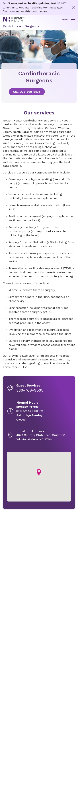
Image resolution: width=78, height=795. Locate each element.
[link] (39, 91)
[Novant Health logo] (14, 20)
